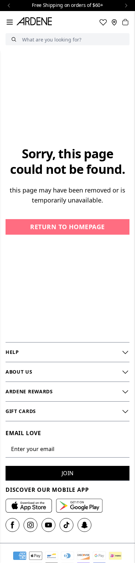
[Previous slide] (9, 5)
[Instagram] (30, 525)
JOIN (67, 473)
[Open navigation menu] (10, 22)
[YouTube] (48, 525)
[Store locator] (114, 22)
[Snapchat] (84, 525)
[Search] (14, 39)
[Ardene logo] (36, 22)
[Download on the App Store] (29, 506)
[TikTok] (66, 525)
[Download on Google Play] (79, 506)
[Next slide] (126, 5)
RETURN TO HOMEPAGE (67, 227)
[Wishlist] (103, 22)
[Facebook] (12, 525)
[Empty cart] (125, 22)
